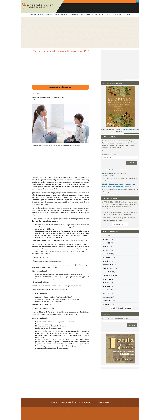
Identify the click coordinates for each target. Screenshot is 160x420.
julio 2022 (106, 239)
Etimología (74, 15)
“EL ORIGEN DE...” (105, 15)
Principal (33, 15)
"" (108, 175)
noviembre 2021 (108, 268)
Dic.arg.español (65, 402)
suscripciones (118, 189)
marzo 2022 (107, 254)
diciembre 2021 (108, 264)
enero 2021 (106, 304)
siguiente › (128, 308)
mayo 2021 (106, 290)
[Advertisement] (80, 33)
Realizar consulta (120, 224)
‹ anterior (113, 308)
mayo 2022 (106, 246)
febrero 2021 (107, 300)
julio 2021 (106, 282)
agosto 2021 (107, 279)
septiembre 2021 (108, 275)
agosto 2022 (107, 236)
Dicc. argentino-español (88, 15)
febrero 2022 (107, 257)
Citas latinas (117, 15)
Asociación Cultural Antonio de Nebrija (96, 402)
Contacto (127, 15)
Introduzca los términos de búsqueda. (116, 318)
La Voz (34, 100)
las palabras (108, 178)
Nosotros (76, 402)
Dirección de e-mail (109, 155)
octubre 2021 (107, 272)
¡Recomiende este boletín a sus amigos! (114, 170)
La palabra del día (61, 15)
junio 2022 (106, 243)
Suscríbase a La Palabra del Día (60, 87)
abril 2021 (106, 293)
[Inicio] (42, 6)
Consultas (49, 15)
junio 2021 (106, 286)
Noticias (41, 15)
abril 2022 (106, 250)
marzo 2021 (107, 297)
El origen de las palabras (128, 129)
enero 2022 (106, 261)
